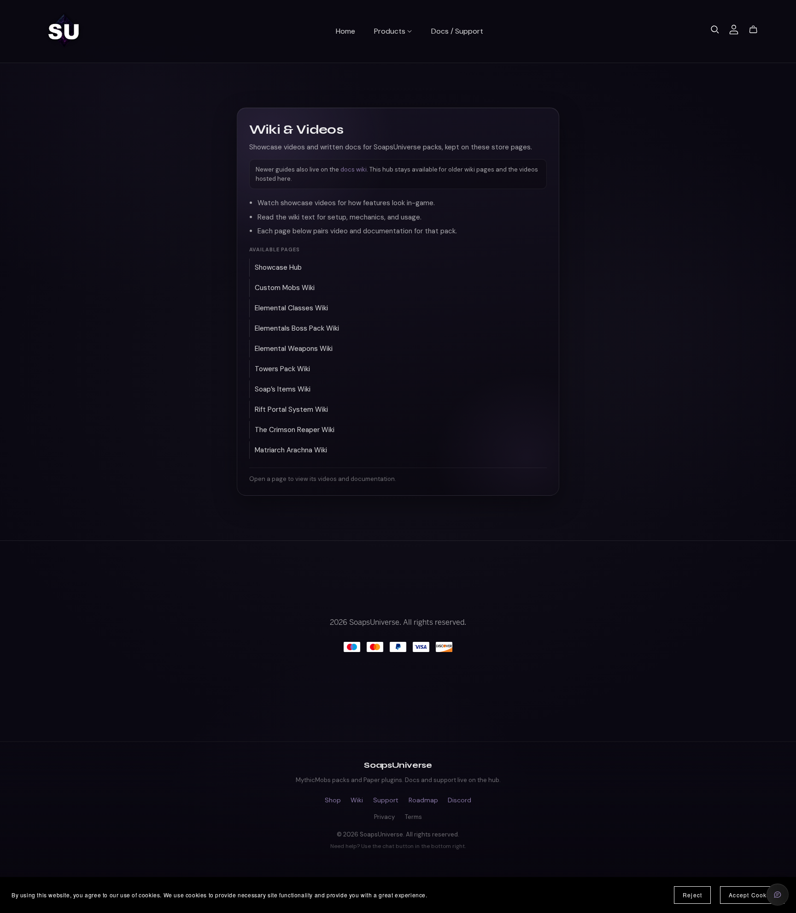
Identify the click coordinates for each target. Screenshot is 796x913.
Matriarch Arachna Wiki (291, 450)
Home (345, 31)
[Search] (715, 29)
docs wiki (353, 169)
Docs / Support (457, 31)
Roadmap (423, 800)
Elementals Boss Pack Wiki (297, 328)
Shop (333, 800)
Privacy (384, 817)
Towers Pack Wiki (282, 369)
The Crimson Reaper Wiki (294, 429)
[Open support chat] (778, 894)
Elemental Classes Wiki (291, 308)
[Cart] (757, 29)
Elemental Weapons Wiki (294, 348)
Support (385, 800)
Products (390, 31)
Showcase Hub (278, 267)
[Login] (733, 29)
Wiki (357, 800)
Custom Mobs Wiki (285, 287)
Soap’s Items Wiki (282, 389)
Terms (413, 817)
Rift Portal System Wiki (291, 409)
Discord (459, 800)
